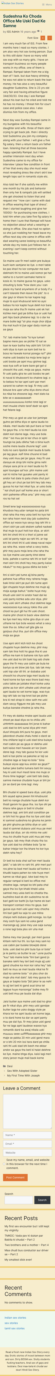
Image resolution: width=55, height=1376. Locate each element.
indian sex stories (15, 1317)
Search (9, 1193)
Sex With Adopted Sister (22, 1070)
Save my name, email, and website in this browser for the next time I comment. (28, 1164)
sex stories (11, 1323)
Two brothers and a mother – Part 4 (27, 1245)
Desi (10, 1066)
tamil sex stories (15, 1328)
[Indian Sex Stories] (13, 4)
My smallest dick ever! (18, 1259)
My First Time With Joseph (23, 1075)
